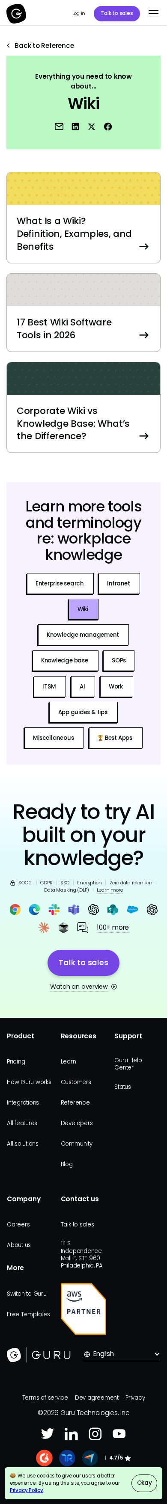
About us (19, 1245)
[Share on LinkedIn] (75, 126)
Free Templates (28, 1314)
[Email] (59, 126)
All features (22, 1123)
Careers (18, 1224)
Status (122, 1087)
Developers (77, 1123)
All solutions (23, 1144)
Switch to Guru (27, 1294)
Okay (144, 1483)
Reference (75, 1103)
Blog (67, 1164)
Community (76, 1144)
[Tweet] (91, 126)
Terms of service (45, 1398)
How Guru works (29, 1082)
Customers (76, 1082)
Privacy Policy (26, 1490)
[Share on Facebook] (108, 126)
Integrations (23, 1103)
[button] (151, 13)
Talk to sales (117, 13)
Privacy (135, 1398)
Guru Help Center (128, 1064)
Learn (68, 1062)
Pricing (16, 1062)
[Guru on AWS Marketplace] (84, 1309)
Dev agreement (97, 1398)
